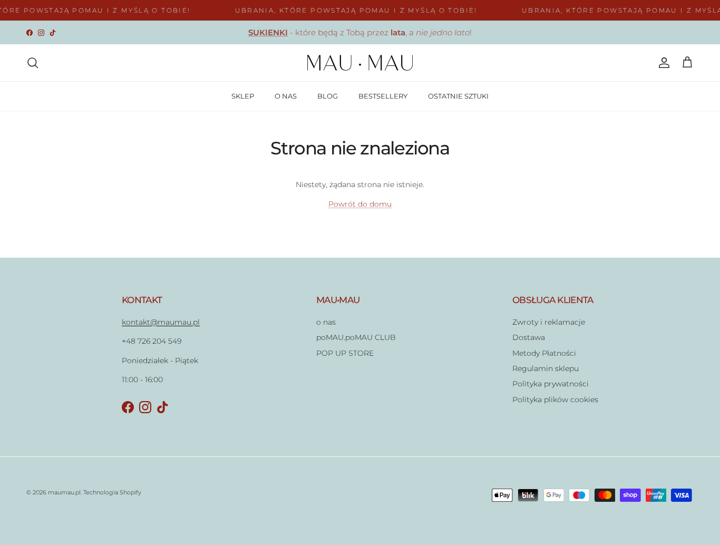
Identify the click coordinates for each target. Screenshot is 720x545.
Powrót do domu (360, 204)
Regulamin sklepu (545, 368)
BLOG (327, 96)
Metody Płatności (544, 353)
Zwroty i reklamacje (548, 322)
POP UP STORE (345, 353)
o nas (326, 322)
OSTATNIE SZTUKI (458, 96)
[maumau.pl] (360, 63)
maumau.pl (64, 492)
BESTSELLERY (382, 96)
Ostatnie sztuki (320, 37)
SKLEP (242, 96)
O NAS (286, 96)
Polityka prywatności (550, 383)
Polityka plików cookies (555, 399)
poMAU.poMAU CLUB (356, 337)
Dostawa (528, 337)
